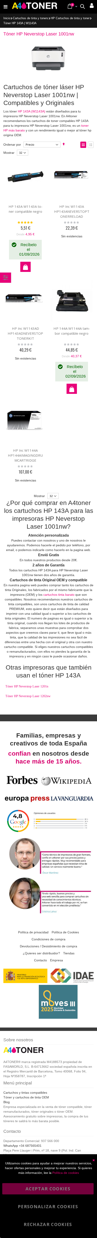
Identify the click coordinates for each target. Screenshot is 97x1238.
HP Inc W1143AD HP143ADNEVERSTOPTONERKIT (25, 333)
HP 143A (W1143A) (31, 111)
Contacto (40, 960)
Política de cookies (65, 1173)
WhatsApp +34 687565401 (22, 1145)
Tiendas (68, 953)
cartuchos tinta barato (58, 594)
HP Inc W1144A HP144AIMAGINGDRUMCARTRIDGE (25, 455)
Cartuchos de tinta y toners (30, 18)
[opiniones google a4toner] (48, 834)
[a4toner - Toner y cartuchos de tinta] (34, 6)
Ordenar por (12, 144)
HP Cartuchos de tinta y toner (70, 18)
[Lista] (91, 145)
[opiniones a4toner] (48, 873)
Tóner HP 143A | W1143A (20, 23)
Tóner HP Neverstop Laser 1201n (26, 686)
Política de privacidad (33, 932)
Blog (6, 1102)
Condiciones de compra (48, 939)
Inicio (6, 18)
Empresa (56, 960)
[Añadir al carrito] (25, 267)
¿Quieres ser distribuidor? (41, 953)
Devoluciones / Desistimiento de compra (48, 946)
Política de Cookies (65, 932)
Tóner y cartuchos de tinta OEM (26, 1097)
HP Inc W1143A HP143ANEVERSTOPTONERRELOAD (71, 211)
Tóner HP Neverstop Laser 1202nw (28, 696)
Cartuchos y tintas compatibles (25, 1092)
